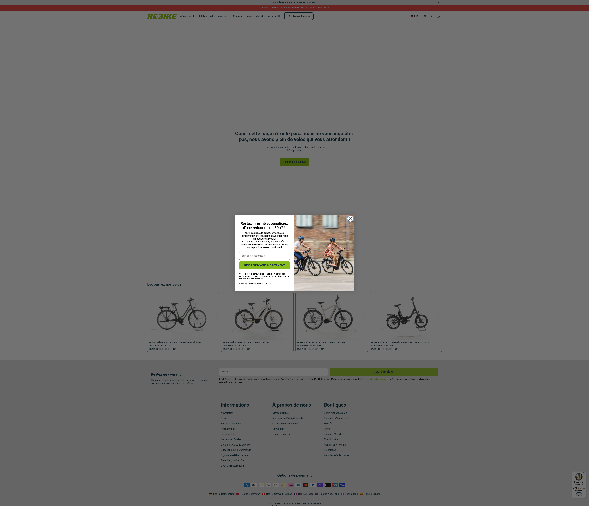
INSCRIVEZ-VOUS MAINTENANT (264, 265)
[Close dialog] (350, 218)
